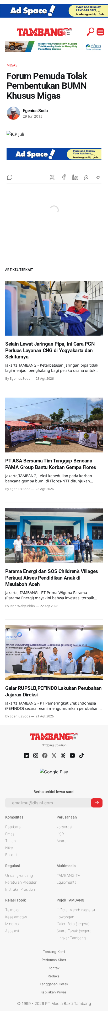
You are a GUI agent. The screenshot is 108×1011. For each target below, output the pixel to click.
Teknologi (13, 910)
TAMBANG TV (68, 875)
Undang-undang (19, 875)
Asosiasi (12, 931)
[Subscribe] (96, 802)
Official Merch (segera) (76, 910)
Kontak (54, 968)
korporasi (64, 827)
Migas (12, 65)
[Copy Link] (98, 177)
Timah (10, 840)
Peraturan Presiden (21, 882)
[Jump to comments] (10, 177)
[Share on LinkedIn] (75, 177)
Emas (9, 834)
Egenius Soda (35, 110)
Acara (62, 840)
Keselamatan (16, 917)
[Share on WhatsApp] (87, 177)
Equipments (66, 882)
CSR (60, 834)
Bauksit (11, 854)
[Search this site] (90, 32)
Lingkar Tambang (71, 938)
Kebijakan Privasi (54, 992)
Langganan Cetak (54, 984)
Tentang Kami (54, 952)
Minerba (12, 923)
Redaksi (54, 976)
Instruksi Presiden (20, 889)
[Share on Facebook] (64, 177)
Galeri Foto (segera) (73, 923)
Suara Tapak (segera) (75, 931)
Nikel (9, 848)
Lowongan (65, 917)
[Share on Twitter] (52, 177)
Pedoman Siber (54, 960)
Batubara (13, 827)
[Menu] (100, 32)
